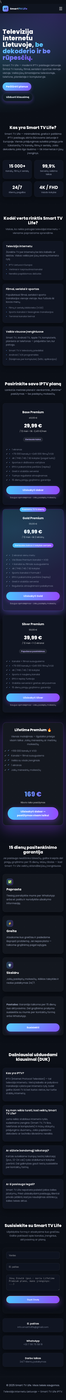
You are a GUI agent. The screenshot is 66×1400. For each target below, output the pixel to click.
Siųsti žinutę (33, 1300)
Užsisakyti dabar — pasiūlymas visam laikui (33, 813)
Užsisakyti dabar (33, 490)
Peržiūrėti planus (17, 86)
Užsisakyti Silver (33, 697)
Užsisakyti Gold (33, 596)
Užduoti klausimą (17, 97)
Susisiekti (33, 1027)
